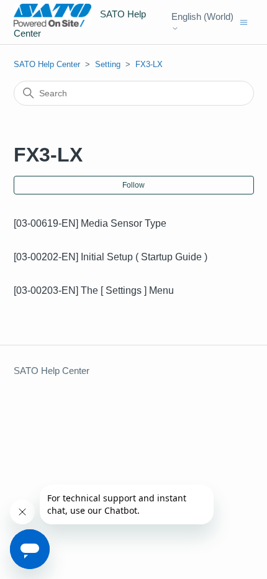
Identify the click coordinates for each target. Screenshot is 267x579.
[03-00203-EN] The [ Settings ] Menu (94, 290)
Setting (107, 64)
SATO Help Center (47, 64)
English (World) (202, 16)
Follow (133, 185)
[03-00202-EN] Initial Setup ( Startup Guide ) (110, 257)
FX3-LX (149, 64)
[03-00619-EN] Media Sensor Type (90, 223)
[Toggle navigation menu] (244, 21)
